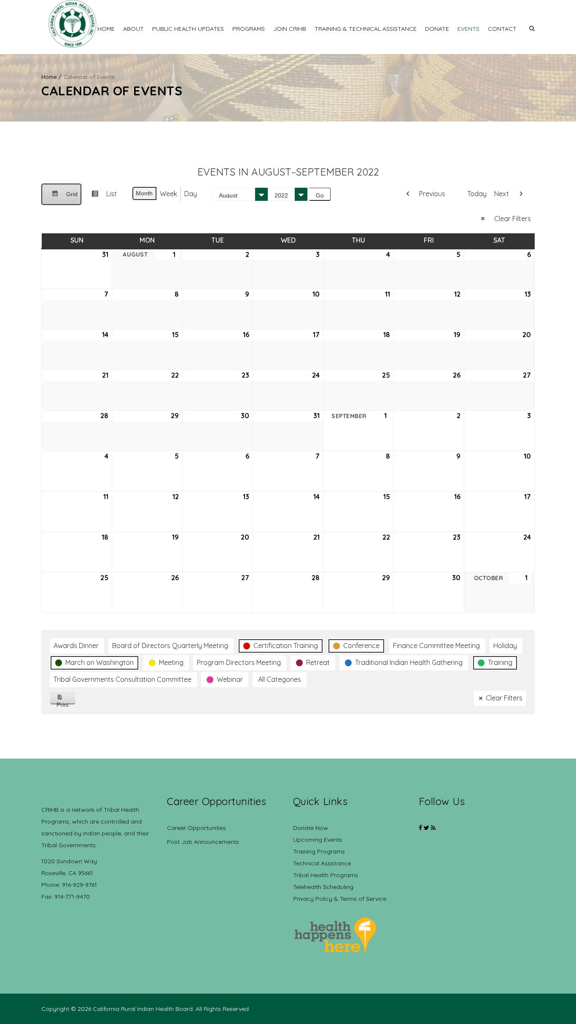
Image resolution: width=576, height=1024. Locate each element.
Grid (61, 198)
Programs (248, 28)
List (101, 197)
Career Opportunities (196, 828)
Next (501, 193)
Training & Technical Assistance (366, 28)
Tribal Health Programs (325, 875)
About (133, 28)
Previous (432, 193)
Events (468, 28)
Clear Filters (512, 218)
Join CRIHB (289, 28)
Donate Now (310, 828)
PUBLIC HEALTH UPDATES (188, 28)
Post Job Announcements (203, 842)
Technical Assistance (322, 863)
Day (190, 193)
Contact (502, 28)
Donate (437, 28)
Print (66, 703)
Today (477, 193)
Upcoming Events (317, 839)
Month (144, 193)
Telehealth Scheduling (323, 887)
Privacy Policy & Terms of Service (339, 898)
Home (106, 28)
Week (168, 193)
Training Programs (319, 851)
